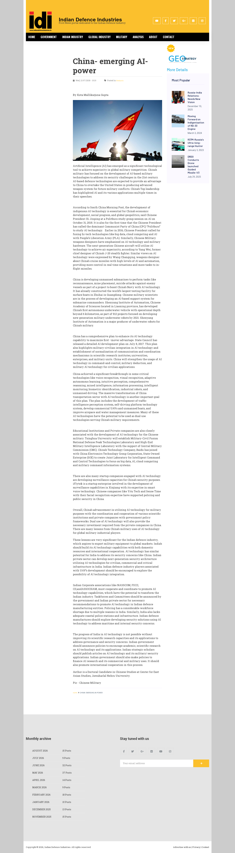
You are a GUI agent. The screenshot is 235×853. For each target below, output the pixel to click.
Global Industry (99, 37)
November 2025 (41, 816)
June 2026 (38, 765)
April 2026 (38, 780)
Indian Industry (72, 37)
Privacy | (196, 847)
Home (31, 37)
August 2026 (40, 750)
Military (121, 37)
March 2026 (39, 787)
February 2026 (41, 794)
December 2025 (41, 809)
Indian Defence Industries (90, 19)
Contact (168, 37)
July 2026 (38, 758)
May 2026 (37, 772)
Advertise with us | (182, 847)
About (153, 37)
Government (49, 37)
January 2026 (40, 802)
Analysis (138, 37)
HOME (75, 693)
